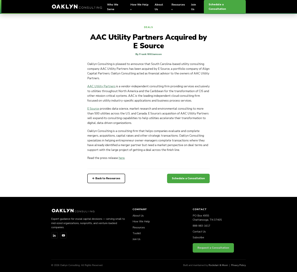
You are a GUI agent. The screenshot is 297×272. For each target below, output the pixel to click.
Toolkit (137, 233)
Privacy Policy (238, 265)
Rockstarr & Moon (218, 265)
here (122, 158)
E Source (93, 109)
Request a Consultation (213, 248)
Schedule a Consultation (188, 178)
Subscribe (198, 237)
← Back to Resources (106, 178)
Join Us (136, 239)
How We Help (141, 221)
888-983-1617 (201, 225)
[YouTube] (63, 235)
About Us (138, 215)
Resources (139, 227)
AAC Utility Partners (101, 86)
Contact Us (199, 231)
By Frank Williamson (148, 54)
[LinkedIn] (54, 235)
